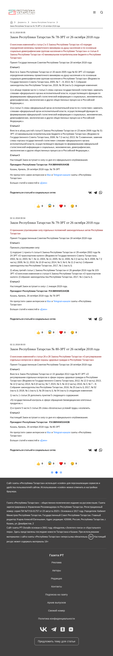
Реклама (56, 562)
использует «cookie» (55, 483)
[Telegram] (95, 192)
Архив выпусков (56, 602)
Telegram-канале (61, 175)
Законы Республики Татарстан (43, 22)
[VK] (43, 629)
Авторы (56, 570)
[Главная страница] (21, 12)
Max (49, 175)
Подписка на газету (56, 594)
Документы (22, 22)
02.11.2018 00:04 (17, 218)
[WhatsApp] (100, 192)
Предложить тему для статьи (56, 641)
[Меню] (94, 12)
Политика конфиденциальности (56, 618)
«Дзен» (43, 183)
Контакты (56, 586)
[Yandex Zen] (71, 629)
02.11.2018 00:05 (17, 32)
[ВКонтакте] (90, 192)
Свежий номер (56, 610)
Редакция (56, 578)
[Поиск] (101, 12)
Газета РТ (56, 555)
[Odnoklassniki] (62, 629)
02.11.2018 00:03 (17, 344)
